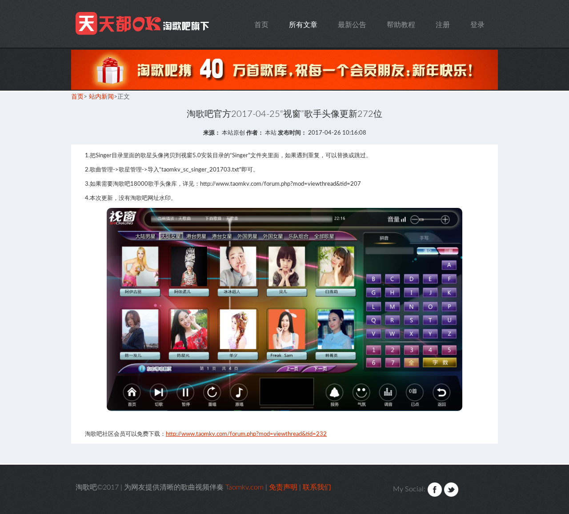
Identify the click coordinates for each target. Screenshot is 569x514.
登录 (477, 24)
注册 (443, 24)
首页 (261, 24)
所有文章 (303, 24)
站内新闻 (101, 97)
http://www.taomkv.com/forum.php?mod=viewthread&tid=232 (246, 434)
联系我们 (317, 487)
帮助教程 (401, 24)
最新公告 (352, 24)
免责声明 (283, 487)
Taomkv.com (144, 23)
